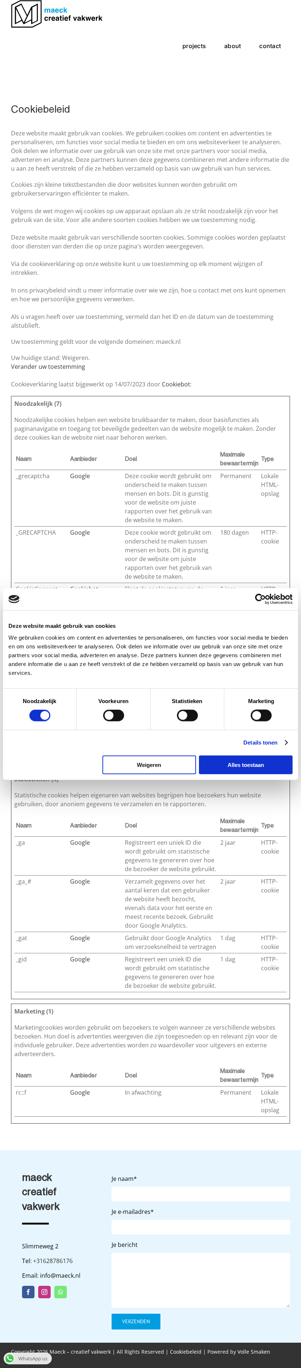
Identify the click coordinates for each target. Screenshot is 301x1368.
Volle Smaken (253, 1351)
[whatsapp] (60, 1292)
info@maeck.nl (60, 1275)
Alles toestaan (246, 764)
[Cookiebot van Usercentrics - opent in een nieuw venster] (260, 599)
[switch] (113, 715)
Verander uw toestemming (48, 367)
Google (80, 476)
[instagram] (44, 1292)
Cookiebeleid (186, 1351)
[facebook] (28, 1292)
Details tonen (260, 742)
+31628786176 (53, 1261)
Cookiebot (176, 384)
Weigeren (149, 764)
